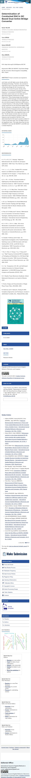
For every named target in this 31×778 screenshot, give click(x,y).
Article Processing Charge (11, 589)
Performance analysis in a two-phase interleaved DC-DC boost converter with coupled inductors (16, 435)
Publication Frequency (10, 570)
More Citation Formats (12, 399)
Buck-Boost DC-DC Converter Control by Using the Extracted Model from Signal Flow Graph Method (16, 522)
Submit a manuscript (20, 747)
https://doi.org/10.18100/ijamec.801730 (15, 64)
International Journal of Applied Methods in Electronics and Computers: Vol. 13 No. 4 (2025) (17, 452)
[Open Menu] (1, 1)
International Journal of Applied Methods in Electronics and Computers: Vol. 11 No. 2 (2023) (17, 501)
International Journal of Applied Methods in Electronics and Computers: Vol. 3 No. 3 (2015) (15, 526)
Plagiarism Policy (8, 577)
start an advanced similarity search (18, 546)
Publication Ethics (9, 583)
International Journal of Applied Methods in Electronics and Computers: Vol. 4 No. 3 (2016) (17, 477)
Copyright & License (9, 586)
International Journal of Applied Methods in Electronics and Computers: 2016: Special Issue (16, 462)
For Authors (5, 622)
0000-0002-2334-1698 (6, 41)
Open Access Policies (9, 573)
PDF (5, 327)
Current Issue (5, 747)
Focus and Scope (8, 564)
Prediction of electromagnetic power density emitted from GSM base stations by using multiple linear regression (16, 497)
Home (3, 7)
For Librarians (6, 625)
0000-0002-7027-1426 (6, 51)
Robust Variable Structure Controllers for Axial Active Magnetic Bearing (16, 458)
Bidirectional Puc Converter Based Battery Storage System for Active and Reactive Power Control (17, 447)
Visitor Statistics (8, 592)
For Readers (5, 619)
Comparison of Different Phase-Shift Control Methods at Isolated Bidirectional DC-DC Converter (15, 472)
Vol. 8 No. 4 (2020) (18, 7)
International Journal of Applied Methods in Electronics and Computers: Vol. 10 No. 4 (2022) (16, 441)
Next (26, 542)
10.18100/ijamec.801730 (9, 396)
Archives (9, 7)
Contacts (6, 595)
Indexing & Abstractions (10, 580)
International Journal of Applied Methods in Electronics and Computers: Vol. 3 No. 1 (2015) (17, 512)
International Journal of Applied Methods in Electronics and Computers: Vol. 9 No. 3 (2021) (17, 429)
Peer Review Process (9, 567)
